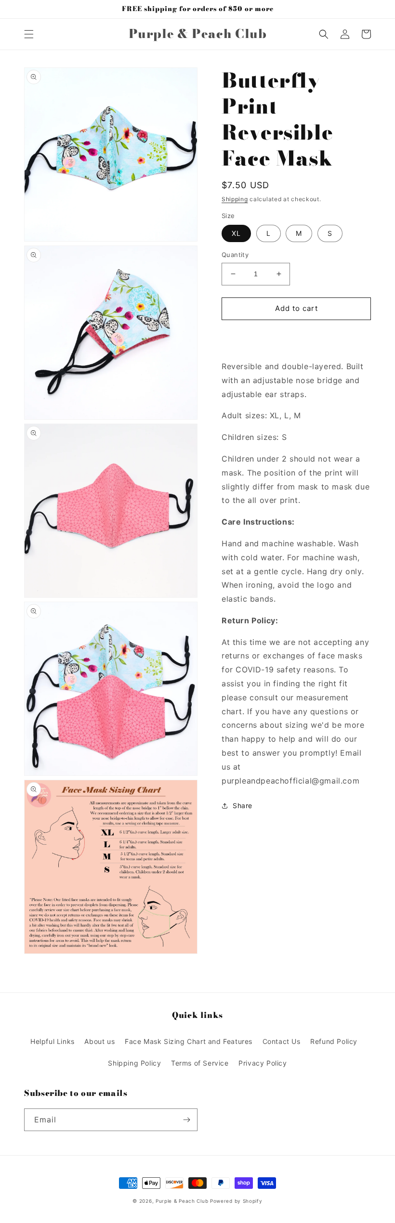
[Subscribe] (186, 1119)
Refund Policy (333, 1041)
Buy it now (296, 336)
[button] (29, 34)
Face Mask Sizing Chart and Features (188, 1041)
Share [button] (242, 805)
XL (236, 233)
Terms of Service (200, 1063)
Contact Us (282, 1041)
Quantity (235, 254)
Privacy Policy (262, 1063)
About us (99, 1041)
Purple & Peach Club (182, 1201)
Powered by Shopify (236, 1201)
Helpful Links (52, 1041)
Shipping (235, 199)
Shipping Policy (134, 1063)
